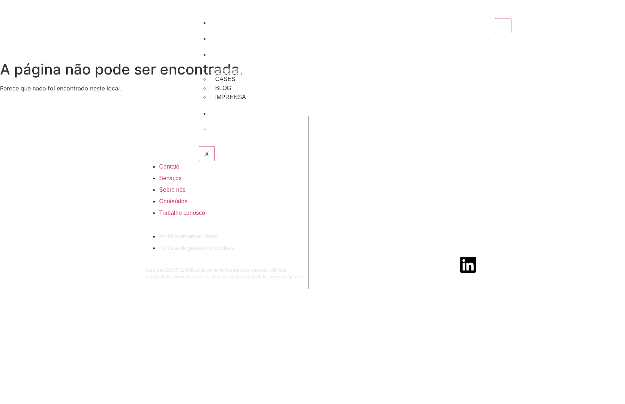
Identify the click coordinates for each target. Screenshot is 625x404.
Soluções (228, 55)
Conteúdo (228, 70)
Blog (223, 88)
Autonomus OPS (235, 39)
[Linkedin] (468, 265)
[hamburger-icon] (503, 25)
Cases (225, 79)
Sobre (223, 23)
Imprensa (230, 97)
